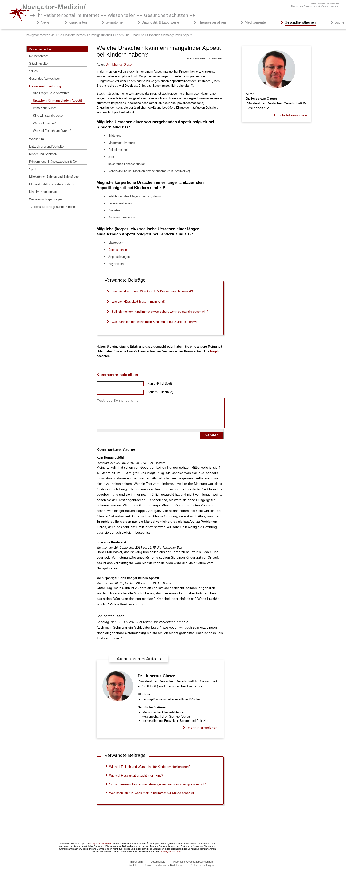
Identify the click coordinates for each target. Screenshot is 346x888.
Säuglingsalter (38, 63)
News (45, 22)
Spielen (34, 169)
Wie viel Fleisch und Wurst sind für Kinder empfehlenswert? (152, 291)
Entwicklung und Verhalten (47, 146)
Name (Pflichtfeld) (159, 383)
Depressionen (117, 249)
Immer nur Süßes (45, 108)
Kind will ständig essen (48, 115)
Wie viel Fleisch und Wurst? (52, 130)
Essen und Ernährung (45, 86)
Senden (212, 435)
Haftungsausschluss (170, 851)
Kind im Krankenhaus (43, 191)
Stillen (33, 71)
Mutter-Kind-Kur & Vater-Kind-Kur (51, 184)
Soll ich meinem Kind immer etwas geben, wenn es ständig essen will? (160, 311)
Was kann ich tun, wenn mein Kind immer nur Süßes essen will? (155, 322)
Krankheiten (77, 22)
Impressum (136, 861)
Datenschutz (158, 861)
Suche (339, 22)
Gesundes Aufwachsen (44, 78)
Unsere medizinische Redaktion (163, 865)
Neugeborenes (39, 56)
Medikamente (255, 22)
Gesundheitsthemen (300, 22)
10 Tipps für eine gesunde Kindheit (52, 207)
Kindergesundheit (40, 49)
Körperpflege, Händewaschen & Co (53, 161)
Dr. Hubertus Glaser (156, 676)
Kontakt (133, 865)
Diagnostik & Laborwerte (160, 22)
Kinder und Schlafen (43, 154)
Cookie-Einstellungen (202, 865)
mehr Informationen (202, 727)
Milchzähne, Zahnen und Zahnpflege (54, 176)
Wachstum (36, 139)
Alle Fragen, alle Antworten (51, 93)
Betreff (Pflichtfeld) (160, 392)
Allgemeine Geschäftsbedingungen (193, 861)
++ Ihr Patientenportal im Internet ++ (112, 15)
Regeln (215, 351)
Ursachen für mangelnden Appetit (57, 100)
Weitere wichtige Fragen (45, 199)
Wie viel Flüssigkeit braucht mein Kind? (138, 301)
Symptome (114, 22)
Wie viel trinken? (44, 123)
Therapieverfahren (212, 22)
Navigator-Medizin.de (100, 843)
